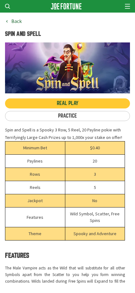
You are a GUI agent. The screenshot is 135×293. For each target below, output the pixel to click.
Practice (67, 116)
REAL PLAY (67, 103)
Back (16, 21)
